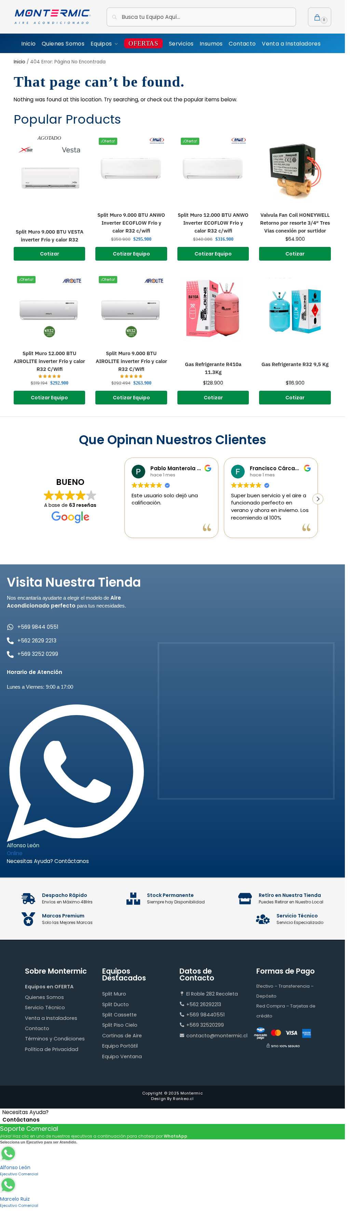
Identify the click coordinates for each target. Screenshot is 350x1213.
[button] (319, 17)
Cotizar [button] (295, 253)
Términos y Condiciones (55, 1038)
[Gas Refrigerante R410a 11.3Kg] (213, 309)
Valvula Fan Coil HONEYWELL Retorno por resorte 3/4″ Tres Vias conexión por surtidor (295, 222)
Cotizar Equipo (131, 253)
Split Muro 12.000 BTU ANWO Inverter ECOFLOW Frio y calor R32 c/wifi (213, 222)
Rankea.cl (183, 1098)
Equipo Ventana (122, 1056)
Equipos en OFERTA (49, 986)
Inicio (19, 62)
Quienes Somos (44, 997)
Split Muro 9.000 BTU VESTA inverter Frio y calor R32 (49, 235)
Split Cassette (119, 1014)
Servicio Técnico (45, 1007)
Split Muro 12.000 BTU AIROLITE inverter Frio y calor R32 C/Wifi (49, 361)
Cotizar (49, 253)
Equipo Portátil (120, 1045)
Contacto (37, 1028)
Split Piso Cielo (119, 1025)
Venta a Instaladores (51, 1018)
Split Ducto (115, 1004)
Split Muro (114, 993)
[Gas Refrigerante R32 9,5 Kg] (295, 309)
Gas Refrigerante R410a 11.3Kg (213, 368)
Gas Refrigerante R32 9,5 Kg (294, 364)
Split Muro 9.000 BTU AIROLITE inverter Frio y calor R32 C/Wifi (131, 361)
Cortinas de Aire (122, 1035)
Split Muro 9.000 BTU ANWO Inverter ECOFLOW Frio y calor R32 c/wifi (131, 222)
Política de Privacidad (51, 1049)
